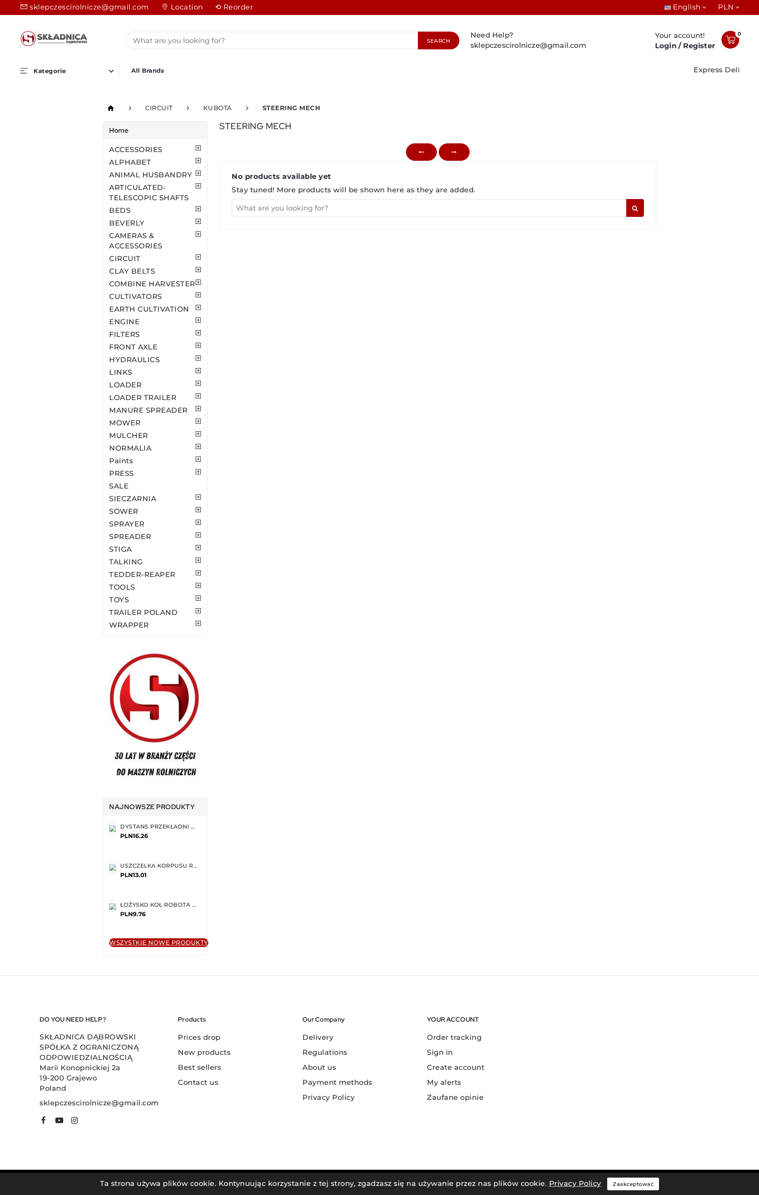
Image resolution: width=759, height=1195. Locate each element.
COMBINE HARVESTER (152, 284)
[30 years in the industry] (155, 717)
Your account (453, 1019)
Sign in (440, 1052)
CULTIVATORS (135, 296)
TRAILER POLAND (143, 612)
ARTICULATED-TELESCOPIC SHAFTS (149, 192)
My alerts (444, 1082)
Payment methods (337, 1082)
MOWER (125, 423)
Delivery (317, 1037)
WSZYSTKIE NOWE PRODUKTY (158, 942)
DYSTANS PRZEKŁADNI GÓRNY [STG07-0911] (185, 826)
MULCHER (128, 435)
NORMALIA (130, 448)
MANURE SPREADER (148, 410)
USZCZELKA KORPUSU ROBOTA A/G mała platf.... (192, 865)
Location (187, 7)
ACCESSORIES (135, 149)
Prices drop (199, 1037)
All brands (147, 70)
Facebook (46, 1121)
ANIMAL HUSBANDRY (150, 175)
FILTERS (124, 334)
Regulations (324, 1052)
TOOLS (122, 587)
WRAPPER (129, 625)
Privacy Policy (328, 1097)
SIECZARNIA (132, 498)
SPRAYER (127, 524)
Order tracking (454, 1037)
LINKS (120, 372)
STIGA (120, 549)
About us (319, 1067)
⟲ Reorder (234, 7)
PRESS (121, 473)
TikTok (89, 1123)
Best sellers (199, 1067)
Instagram (78, 1121)
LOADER (125, 385)
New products (204, 1052)
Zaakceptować (633, 1184)
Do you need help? (73, 1019)
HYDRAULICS (134, 359)
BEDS (119, 210)
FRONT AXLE (133, 347)
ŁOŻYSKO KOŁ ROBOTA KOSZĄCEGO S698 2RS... (192, 904)
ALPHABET (130, 162)
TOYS (119, 600)
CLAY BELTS (132, 271)
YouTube (62, 1121)
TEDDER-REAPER (142, 574)
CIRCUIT (125, 258)
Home (118, 130)
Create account (455, 1067)
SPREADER (130, 536)
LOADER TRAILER (142, 397)
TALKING (126, 562)
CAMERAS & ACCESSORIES (135, 240)
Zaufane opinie (455, 1097)
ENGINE (124, 322)
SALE (118, 486)
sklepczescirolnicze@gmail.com (89, 7)
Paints (121, 461)
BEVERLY (127, 223)
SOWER (123, 511)
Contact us (198, 1082)
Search (438, 41)
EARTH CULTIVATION (149, 309)
